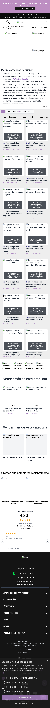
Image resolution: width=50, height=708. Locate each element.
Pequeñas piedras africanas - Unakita (13, 502)
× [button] (47, 661)
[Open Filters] (3, 111)
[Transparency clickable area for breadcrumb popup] (15, 27)
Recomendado (28, 117)
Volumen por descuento (39, 17)
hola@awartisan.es (25, 568)
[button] (25, 703)
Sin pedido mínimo (9, 17)
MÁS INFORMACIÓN (25, 9)
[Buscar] (8, 22)
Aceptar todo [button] (25, 697)
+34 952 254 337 (25, 578)
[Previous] (2, 541)
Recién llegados (9, 117)
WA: (26, 573)
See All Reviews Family (24, 526)
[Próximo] (47, 541)
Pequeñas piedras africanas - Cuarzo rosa (37, 502)
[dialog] (25, 683)
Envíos (20, 17)
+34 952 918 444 (25, 581)
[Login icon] (46, 22)
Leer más (45, 106)
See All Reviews (25, 528)
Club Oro (27, 17)
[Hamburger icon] (3, 22)
